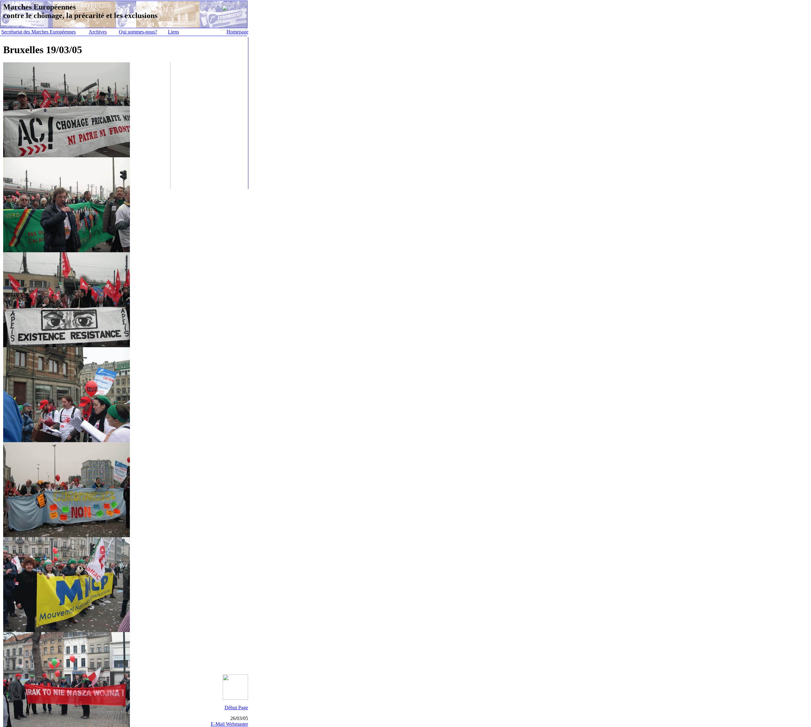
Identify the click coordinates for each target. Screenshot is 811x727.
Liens (173, 31)
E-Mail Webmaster (229, 724)
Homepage (237, 31)
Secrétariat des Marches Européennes (38, 31)
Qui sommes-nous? (138, 31)
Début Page (236, 707)
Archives (98, 31)
